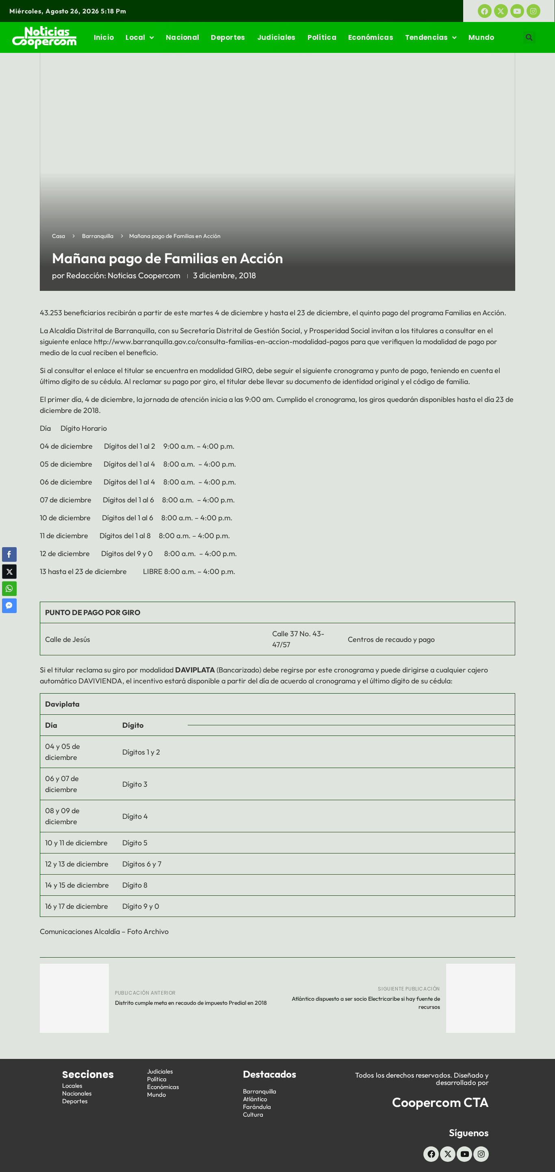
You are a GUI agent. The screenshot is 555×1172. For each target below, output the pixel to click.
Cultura (253, 1114)
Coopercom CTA (440, 1102)
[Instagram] (533, 11)
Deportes (228, 37)
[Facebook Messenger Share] (9, 605)
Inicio (104, 37)
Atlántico (255, 1099)
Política (322, 37)
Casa (58, 236)
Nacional (182, 37)
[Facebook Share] (9, 554)
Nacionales (76, 1093)
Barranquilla (97, 236)
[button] (529, 37)
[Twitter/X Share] (9, 571)
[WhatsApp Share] (9, 588)
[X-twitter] (501, 11)
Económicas (370, 37)
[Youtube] (517, 11)
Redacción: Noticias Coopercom (123, 275)
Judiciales (276, 37)
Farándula (257, 1107)
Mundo (481, 37)
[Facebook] (485, 11)
